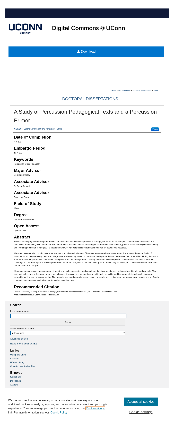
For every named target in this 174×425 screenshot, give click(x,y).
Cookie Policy (58, 412)
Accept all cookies (140, 401)
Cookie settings (95, 408)
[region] (87, 406)
